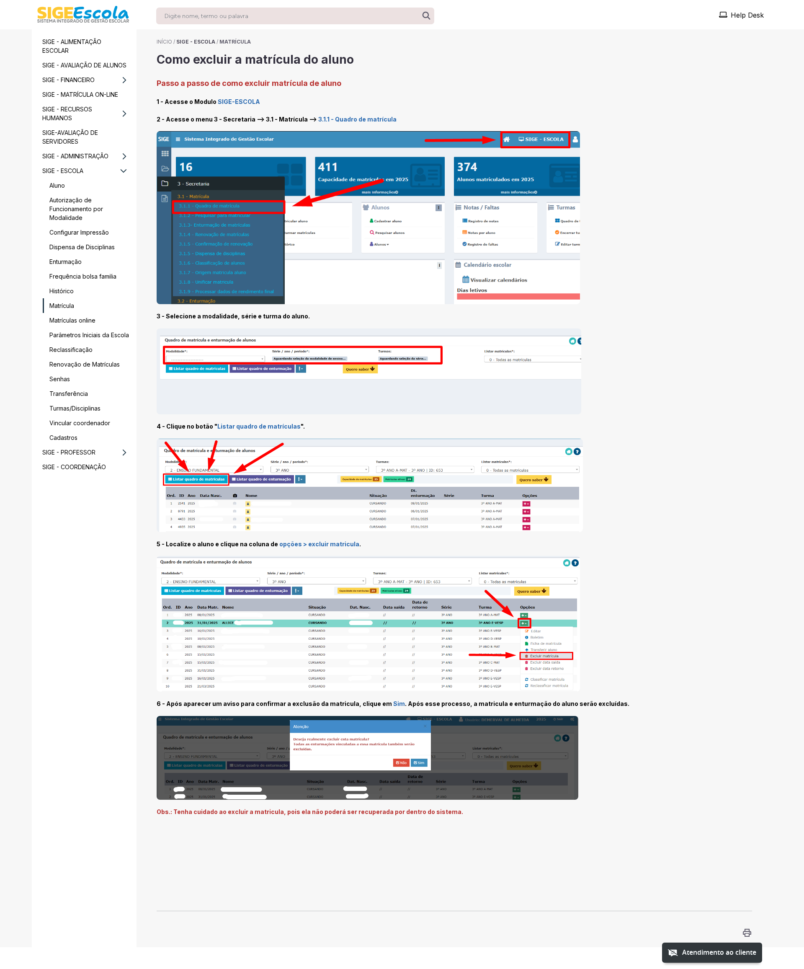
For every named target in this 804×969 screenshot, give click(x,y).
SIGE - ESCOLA (62, 170)
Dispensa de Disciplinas (82, 247)
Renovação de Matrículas (84, 364)
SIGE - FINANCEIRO (68, 79)
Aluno (57, 185)
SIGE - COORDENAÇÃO (74, 466)
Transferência (68, 393)
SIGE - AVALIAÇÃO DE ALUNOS (84, 65)
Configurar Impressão (79, 232)
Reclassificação (71, 349)
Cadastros (63, 437)
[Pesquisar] (426, 16)
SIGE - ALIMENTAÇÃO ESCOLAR (71, 46)
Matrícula (61, 305)
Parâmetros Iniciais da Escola (89, 335)
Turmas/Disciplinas (74, 408)
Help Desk (747, 15)
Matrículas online (72, 320)
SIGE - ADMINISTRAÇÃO (75, 156)
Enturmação (65, 261)
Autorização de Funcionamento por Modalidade (76, 208)
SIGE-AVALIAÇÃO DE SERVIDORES (70, 137)
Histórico (61, 291)
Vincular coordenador (79, 422)
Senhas (59, 378)
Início (164, 42)
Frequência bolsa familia (82, 276)
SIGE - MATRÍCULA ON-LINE (80, 94)
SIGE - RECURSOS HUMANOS (67, 113)
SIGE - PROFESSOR (68, 452)
